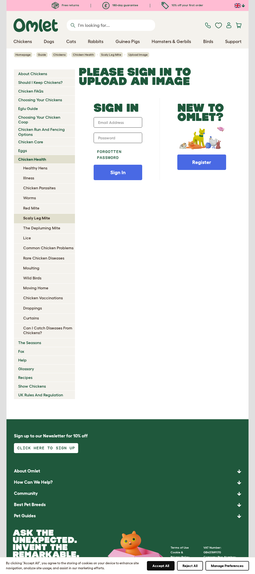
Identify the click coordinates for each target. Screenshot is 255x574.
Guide (42, 54)
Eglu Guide (28, 108)
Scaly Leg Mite (111, 54)
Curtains (31, 318)
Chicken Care (30, 142)
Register (201, 162)
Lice (27, 238)
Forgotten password (109, 154)
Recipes (25, 377)
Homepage (23, 54)
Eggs (22, 150)
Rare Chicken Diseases (43, 258)
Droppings (32, 308)
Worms (29, 198)
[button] (127, 516)
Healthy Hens (35, 168)
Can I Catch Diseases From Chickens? (47, 330)
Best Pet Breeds (30, 504)
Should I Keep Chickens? (40, 82)
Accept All (160, 566)
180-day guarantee (125, 5)
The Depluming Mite (41, 228)
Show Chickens (32, 386)
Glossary (26, 368)
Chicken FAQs (30, 91)
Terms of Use (180, 547)
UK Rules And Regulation (40, 395)
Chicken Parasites (39, 188)
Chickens (59, 54)
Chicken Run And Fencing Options (41, 131)
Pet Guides (25, 515)
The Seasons (29, 342)
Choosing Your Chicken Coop (39, 119)
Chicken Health (83, 54)
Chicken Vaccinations (43, 298)
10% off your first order (187, 5)
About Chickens (32, 73)
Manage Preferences (227, 566)
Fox (21, 351)
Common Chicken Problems (48, 248)
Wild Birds (32, 278)
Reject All (190, 566)
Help (22, 360)
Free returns (70, 5)
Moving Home (35, 288)
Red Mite (31, 208)
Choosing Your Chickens (40, 100)
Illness (28, 178)
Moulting (31, 268)
